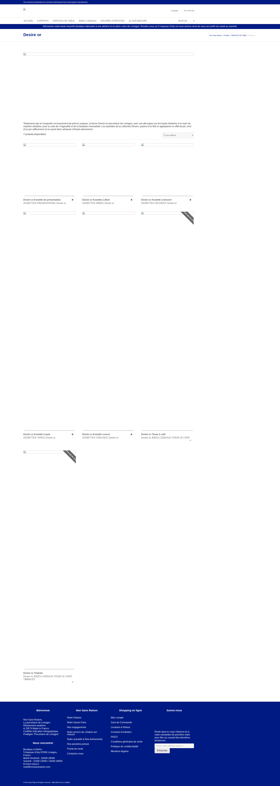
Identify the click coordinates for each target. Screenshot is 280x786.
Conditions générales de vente (126, 741)
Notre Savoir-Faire (76, 722)
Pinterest (189, 2)
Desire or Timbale (33, 673)
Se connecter (189, 11)
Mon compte (117, 717)
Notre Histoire (74, 717)
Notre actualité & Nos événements (84, 739)
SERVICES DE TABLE (239, 35)
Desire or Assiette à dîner (96, 200)
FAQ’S (114, 737)
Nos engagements (76, 727)
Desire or (61, 203)
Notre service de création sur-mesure (82, 733)
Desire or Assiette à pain (36, 434)
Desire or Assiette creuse (96, 434)
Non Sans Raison (215, 35)
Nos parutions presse (78, 744)
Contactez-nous (75, 753)
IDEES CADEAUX (161, 437)
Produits (226, 35)
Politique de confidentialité (124, 746)
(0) (182, 21)
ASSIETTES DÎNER (92, 203)
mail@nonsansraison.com (36, 767)
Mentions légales (119, 751)
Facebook (181, 2)
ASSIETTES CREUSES (95, 437)
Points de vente (75, 749)
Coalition (67, 782)
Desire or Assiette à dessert (156, 200)
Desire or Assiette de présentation (42, 200)
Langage (174, 11)
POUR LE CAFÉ (181, 437)
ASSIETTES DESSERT (153, 203)
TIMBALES (29, 679)
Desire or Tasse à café (153, 434)
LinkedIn (185, 2)
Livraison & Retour (120, 727)
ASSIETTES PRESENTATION (39, 203)
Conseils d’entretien (121, 732)
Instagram (193, 2)
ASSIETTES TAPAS (34, 437)
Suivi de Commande (121, 722)
